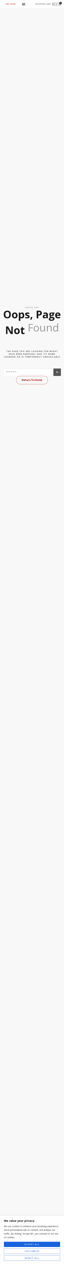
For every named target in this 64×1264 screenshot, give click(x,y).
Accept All (32, 1244)
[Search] (57, 372)
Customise (32, 1251)
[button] (23, 4)
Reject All (32, 1258)
